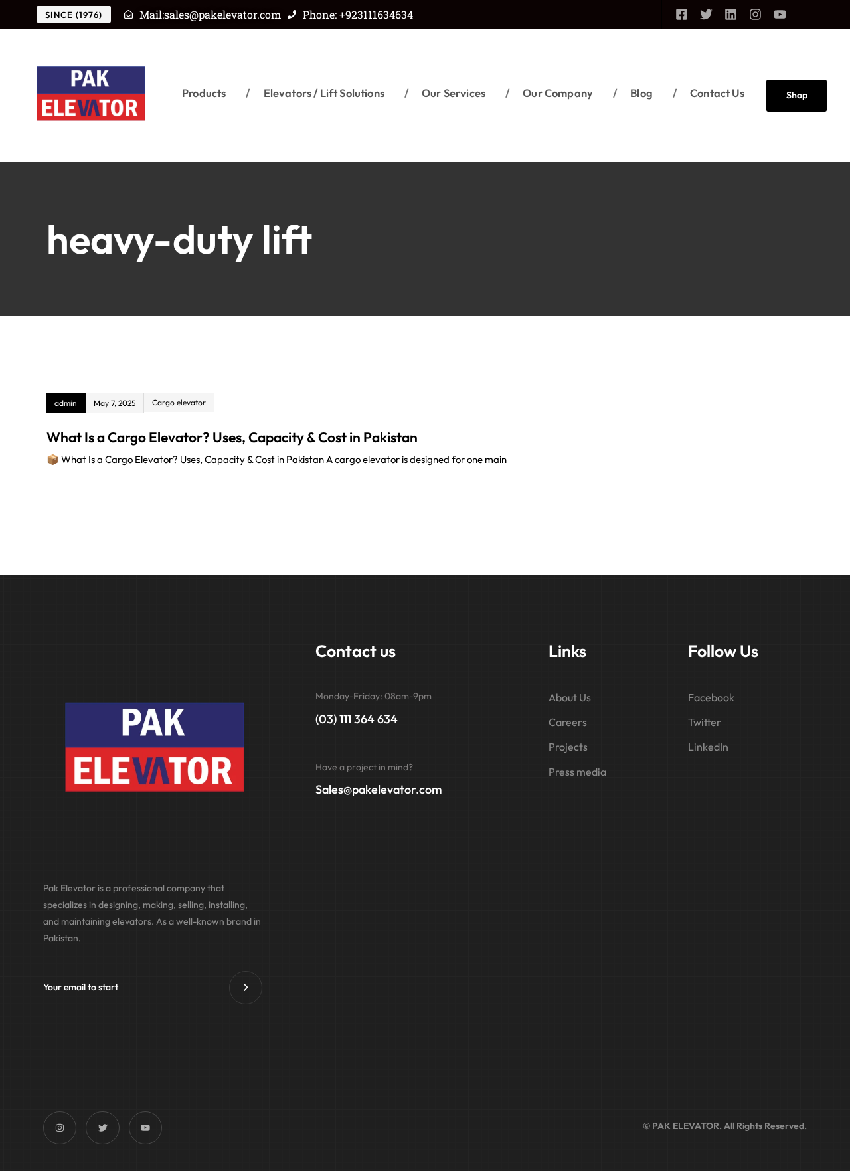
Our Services (444, 93)
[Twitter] (706, 14)
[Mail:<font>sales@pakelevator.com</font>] (128, 14)
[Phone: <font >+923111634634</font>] (292, 14)
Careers (568, 722)
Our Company (549, 93)
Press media (577, 771)
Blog (633, 93)
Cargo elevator (179, 402)
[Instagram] (755, 14)
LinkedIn (708, 746)
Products (204, 93)
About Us (570, 697)
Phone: (358, 14)
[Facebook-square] (681, 14)
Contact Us (708, 93)
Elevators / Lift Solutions (315, 93)
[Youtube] (780, 14)
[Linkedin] (730, 14)
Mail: (210, 14)
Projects (568, 746)
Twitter (704, 722)
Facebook (711, 697)
